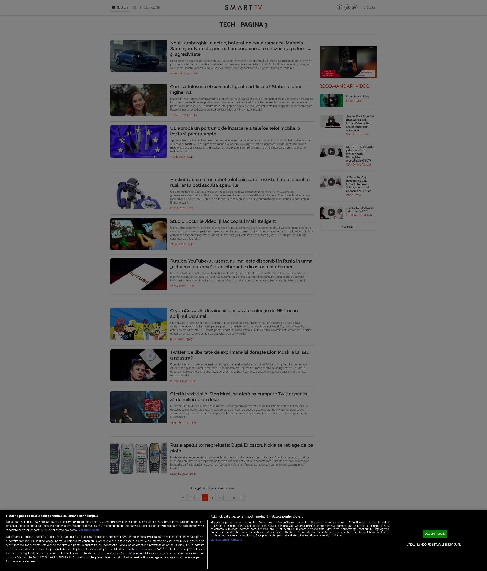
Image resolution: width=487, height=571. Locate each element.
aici (137, 549)
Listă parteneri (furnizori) (226, 539)
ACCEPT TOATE (435, 533)
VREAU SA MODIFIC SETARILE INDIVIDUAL (434, 544)
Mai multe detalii (88, 530)
